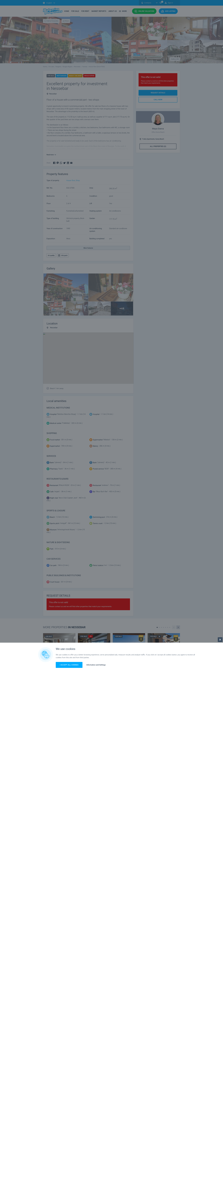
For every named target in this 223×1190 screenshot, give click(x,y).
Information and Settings (96, 665)
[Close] (220, 639)
